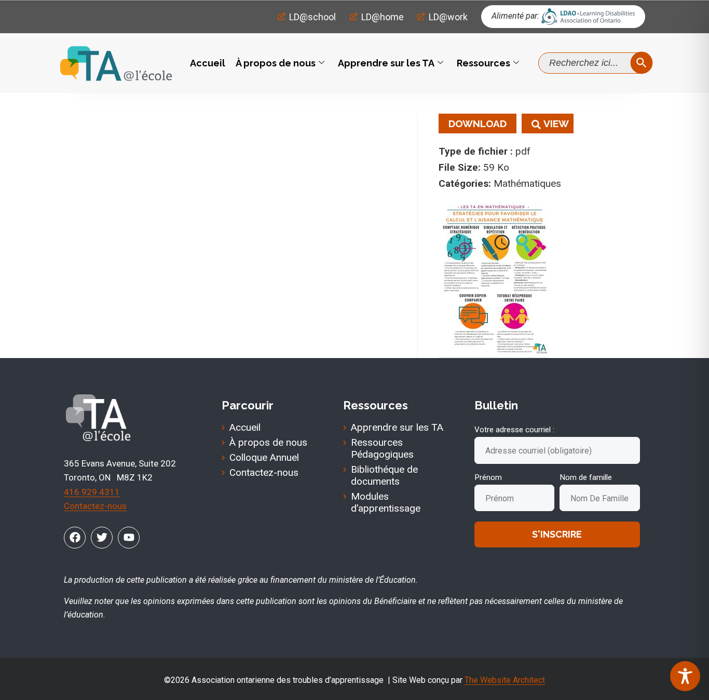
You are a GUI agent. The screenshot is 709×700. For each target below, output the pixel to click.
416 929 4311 (92, 492)
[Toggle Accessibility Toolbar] (685, 676)
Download (477, 123)
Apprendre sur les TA (386, 63)
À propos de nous (276, 63)
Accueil (207, 63)
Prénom (488, 477)
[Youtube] (129, 537)
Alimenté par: (515, 16)
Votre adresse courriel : (514, 429)
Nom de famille (586, 477)
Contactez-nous (95, 506)
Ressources (483, 63)
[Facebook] (75, 537)
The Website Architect (505, 680)
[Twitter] (102, 537)
